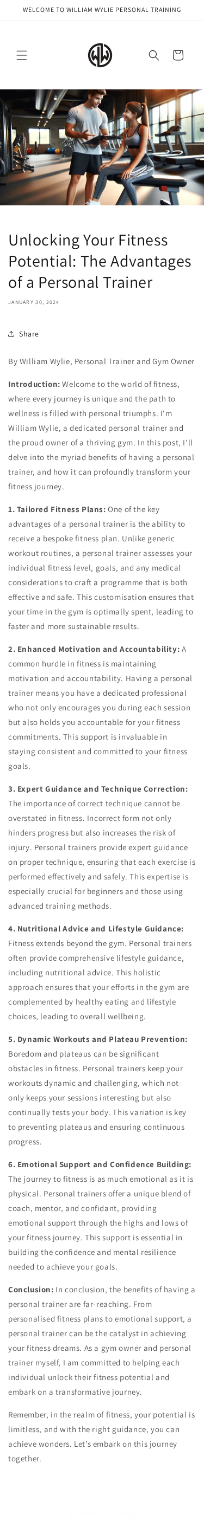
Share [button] (29, 334)
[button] (22, 55)
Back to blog (110, 1512)
